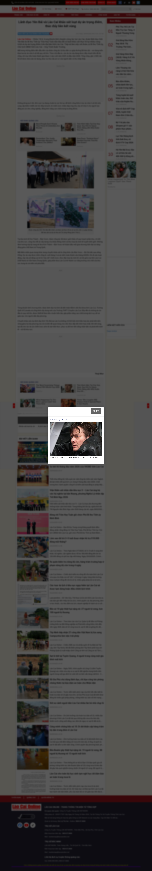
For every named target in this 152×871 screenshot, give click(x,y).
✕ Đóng (96, 411)
